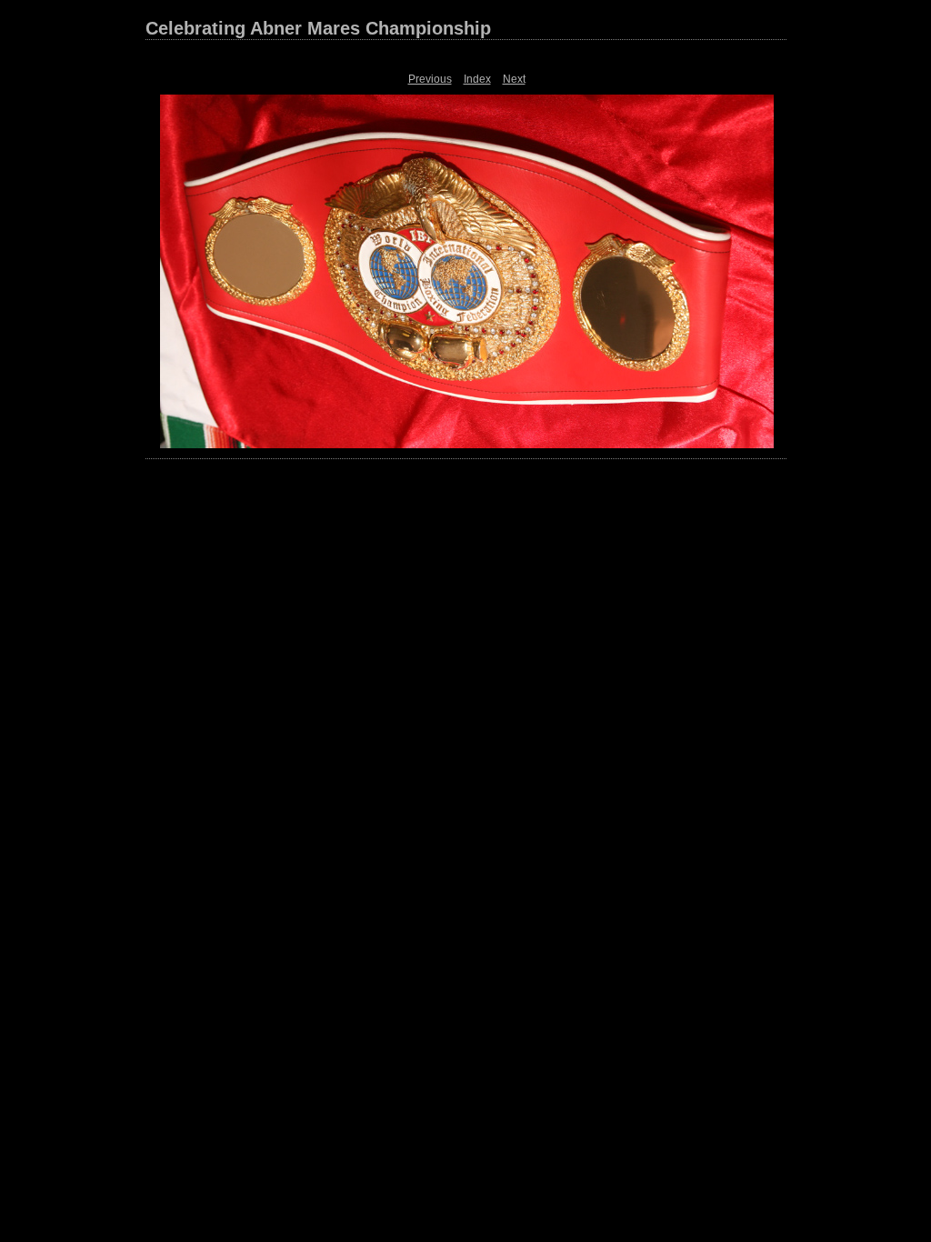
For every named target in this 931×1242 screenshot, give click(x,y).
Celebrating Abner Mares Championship (318, 28)
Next (514, 79)
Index (477, 79)
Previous (430, 79)
